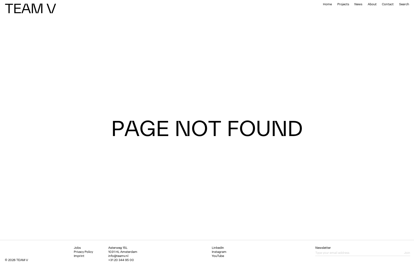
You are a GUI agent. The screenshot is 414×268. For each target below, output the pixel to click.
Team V (30, 8)
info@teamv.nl (118, 256)
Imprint (79, 256)
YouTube (218, 256)
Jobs (77, 248)
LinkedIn (218, 248)
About (372, 4)
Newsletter (323, 248)
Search (404, 4)
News (358, 4)
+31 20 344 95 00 (121, 260)
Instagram (219, 252)
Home (327, 4)
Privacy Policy (83, 252)
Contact (388, 4)
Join (407, 253)
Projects (343, 4)
